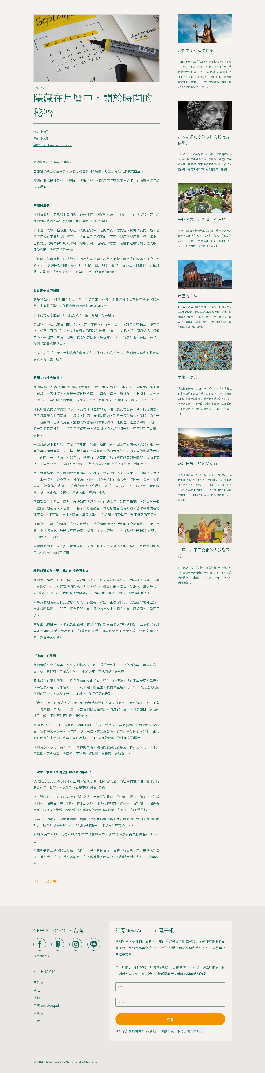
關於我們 (39, 982)
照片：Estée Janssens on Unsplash (52, 145)
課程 (36, 990)
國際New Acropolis (47, 1005)
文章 (36, 1021)
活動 (36, 997)
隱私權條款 (41, 955)
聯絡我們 (39, 1013)
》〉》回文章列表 (44, 881)
